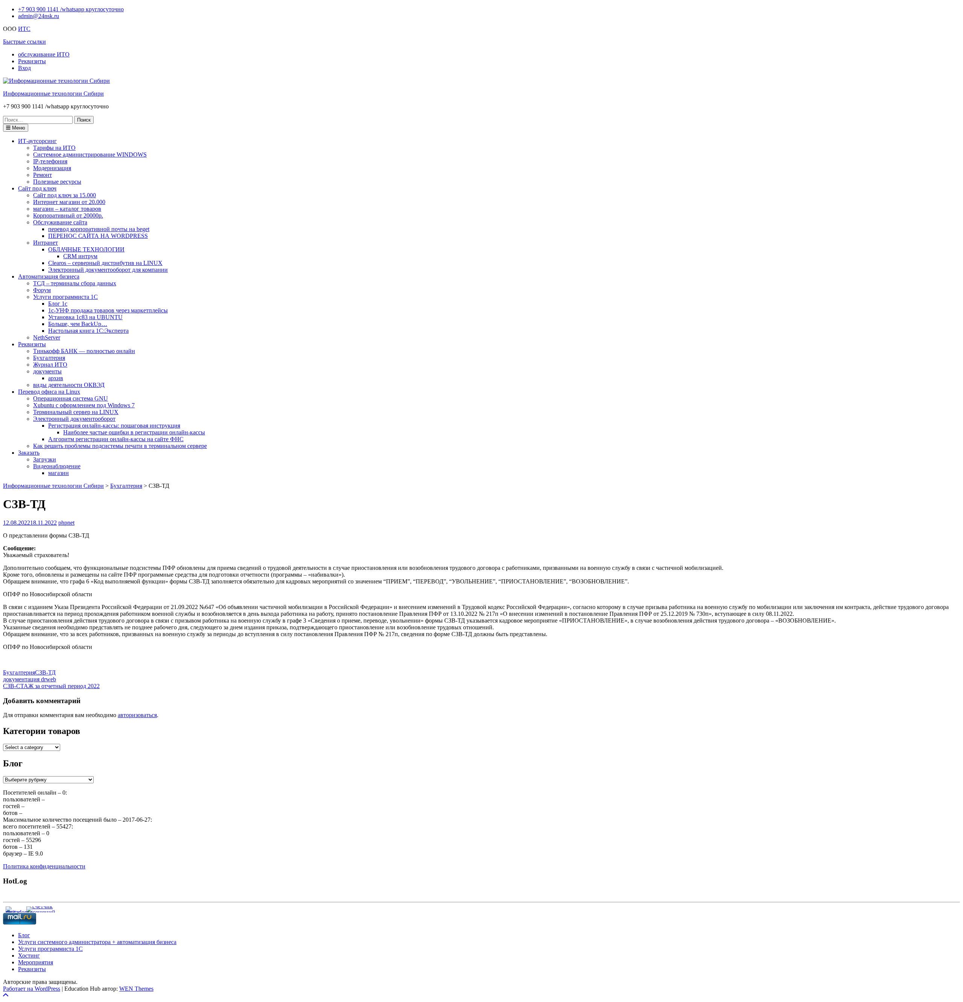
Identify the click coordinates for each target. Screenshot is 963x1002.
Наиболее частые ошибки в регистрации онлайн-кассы (134, 432)
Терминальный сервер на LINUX (75, 412)
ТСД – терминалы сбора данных (74, 283)
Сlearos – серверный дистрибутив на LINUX (105, 263)
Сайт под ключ (37, 188)
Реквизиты (32, 61)
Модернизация (52, 168)
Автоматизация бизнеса (48, 276)
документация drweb (29, 679)
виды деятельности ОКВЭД (69, 385)
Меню (18, 128)
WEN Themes (136, 988)
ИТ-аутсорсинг (37, 141)
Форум (42, 290)
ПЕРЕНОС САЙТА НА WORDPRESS (98, 236)
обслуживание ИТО (44, 54)
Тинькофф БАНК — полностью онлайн (84, 351)
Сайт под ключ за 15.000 (64, 195)
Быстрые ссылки (24, 41)
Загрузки (44, 459)
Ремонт (42, 175)
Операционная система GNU (70, 398)
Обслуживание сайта (60, 222)
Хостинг (29, 955)
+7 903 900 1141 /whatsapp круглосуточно (71, 9)
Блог (24, 935)
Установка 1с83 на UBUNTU (85, 317)
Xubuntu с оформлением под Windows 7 (84, 405)
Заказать (28, 452)
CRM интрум (80, 256)
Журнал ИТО (50, 364)
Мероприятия (35, 962)
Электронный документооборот (74, 419)
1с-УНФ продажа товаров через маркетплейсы (108, 310)
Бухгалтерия (49, 358)
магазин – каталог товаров (67, 209)
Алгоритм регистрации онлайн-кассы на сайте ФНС (116, 439)
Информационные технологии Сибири (53, 93)
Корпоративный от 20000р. (68, 215)
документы (47, 371)
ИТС (24, 29)
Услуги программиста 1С (65, 297)
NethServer (46, 337)
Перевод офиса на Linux (49, 391)
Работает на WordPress (31, 988)
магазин (58, 473)
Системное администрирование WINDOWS (90, 154)
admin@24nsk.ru (38, 16)
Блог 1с (57, 303)
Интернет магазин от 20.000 (69, 202)
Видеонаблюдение (57, 466)
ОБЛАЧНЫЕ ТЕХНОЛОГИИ (86, 249)
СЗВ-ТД (45, 672)
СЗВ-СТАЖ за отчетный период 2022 (51, 686)
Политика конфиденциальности (44, 866)
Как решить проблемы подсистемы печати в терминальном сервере (120, 446)
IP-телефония (50, 161)
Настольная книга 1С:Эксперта (88, 330)
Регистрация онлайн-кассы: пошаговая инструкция (114, 425)
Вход (24, 68)
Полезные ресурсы (57, 181)
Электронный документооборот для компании (108, 269)
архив (55, 378)
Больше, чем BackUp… (77, 324)
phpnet (66, 522)
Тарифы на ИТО (54, 148)
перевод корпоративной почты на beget (98, 229)
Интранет (45, 242)
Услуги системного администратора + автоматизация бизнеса (97, 942)
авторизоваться (137, 715)
